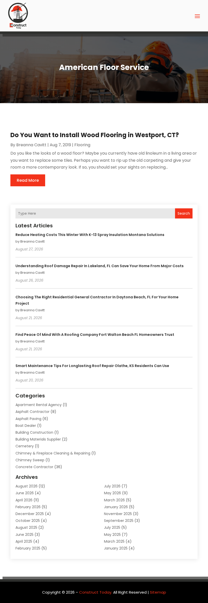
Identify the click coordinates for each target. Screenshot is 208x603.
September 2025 (118, 520)
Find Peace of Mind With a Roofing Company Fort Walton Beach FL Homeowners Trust (94, 334)
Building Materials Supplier (38, 439)
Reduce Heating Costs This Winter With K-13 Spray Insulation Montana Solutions (89, 234)
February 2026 (28, 506)
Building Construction (34, 432)
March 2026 (114, 500)
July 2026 (112, 486)
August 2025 (26, 527)
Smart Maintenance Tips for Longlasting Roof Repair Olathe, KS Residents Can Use (92, 365)
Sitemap (158, 592)
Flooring (82, 145)
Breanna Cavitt (31, 145)
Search (184, 213)
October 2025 (27, 520)
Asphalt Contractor (32, 411)
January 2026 (116, 506)
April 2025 (23, 541)
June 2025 (24, 534)
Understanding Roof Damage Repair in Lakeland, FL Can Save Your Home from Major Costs (99, 265)
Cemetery (24, 446)
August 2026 (26, 486)
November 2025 (118, 513)
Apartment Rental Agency (38, 404)
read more (28, 180)
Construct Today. (95, 592)
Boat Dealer (25, 425)
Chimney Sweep (29, 460)
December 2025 (29, 513)
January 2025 (116, 548)
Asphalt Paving (28, 418)
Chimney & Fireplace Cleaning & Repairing (52, 453)
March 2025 (114, 541)
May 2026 (112, 493)
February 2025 (27, 548)
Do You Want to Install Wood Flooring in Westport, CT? (94, 135)
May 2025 (112, 534)
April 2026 (23, 500)
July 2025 (112, 527)
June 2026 (24, 493)
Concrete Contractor (34, 466)
